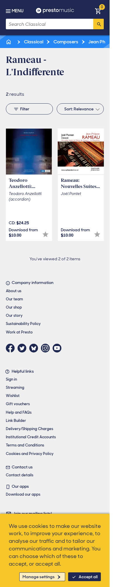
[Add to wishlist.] (45, 234)
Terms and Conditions (25, 445)
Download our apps (23, 494)
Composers (65, 42)
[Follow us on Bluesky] (35, 348)
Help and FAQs (19, 412)
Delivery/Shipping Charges (29, 428)
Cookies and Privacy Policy (29, 453)
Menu (17, 11)
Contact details (19, 475)
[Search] (98, 24)
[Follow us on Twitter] (23, 348)
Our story (14, 315)
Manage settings (39, 576)
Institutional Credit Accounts (31, 436)
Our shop (14, 307)
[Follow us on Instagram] (47, 348)
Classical (33, 42)
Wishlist (13, 395)
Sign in (11, 379)
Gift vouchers (18, 403)
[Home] (9, 42)
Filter (24, 109)
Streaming (15, 387)
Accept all (88, 576)
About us (13, 290)
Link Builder (16, 420)
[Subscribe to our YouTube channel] (58, 348)
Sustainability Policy (23, 323)
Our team (14, 299)
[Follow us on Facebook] (12, 348)
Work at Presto (19, 332)
